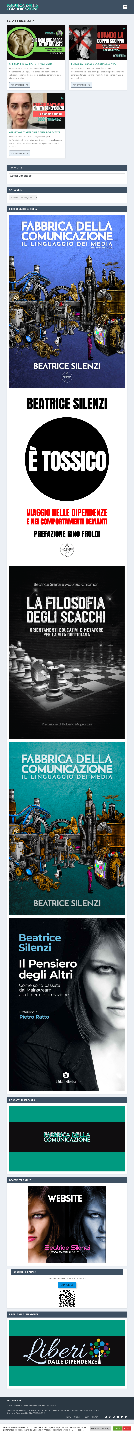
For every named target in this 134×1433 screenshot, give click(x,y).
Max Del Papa (39, 68)
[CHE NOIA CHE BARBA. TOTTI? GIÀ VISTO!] (36, 42)
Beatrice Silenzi (16, 68)
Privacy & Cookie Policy (100, 1428)
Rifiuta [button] (126, 1428)
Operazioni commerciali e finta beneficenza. (35, 132)
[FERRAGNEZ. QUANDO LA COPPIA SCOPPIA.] (98, 42)
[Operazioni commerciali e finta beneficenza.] (36, 111)
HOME (68, 1417)
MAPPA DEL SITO (14, 1400)
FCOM (86, 1417)
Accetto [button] (117, 1428)
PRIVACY (94, 1417)
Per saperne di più (20, 85)
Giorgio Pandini (40, 136)
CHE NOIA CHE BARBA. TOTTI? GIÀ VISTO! (30, 64)
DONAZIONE (67, 1285)
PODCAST (77, 1417)
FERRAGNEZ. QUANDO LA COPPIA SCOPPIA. (93, 64)
